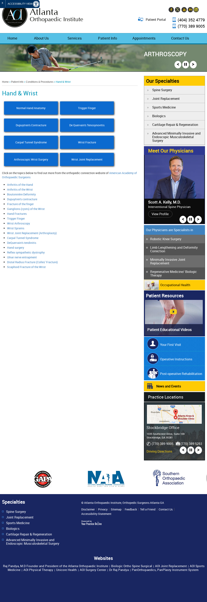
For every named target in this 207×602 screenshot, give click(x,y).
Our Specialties (162, 81)
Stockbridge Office (163, 427)
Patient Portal (156, 19)
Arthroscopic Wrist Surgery (31, 159)
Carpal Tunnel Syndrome (31, 142)
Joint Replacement (166, 98)
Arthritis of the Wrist (20, 189)
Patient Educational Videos (169, 329)
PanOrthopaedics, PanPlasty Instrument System (165, 570)
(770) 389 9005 (191, 26)
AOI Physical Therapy (38, 570)
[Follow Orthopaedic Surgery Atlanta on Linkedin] (190, 10)
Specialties (13, 502)
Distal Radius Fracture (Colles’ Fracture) (32, 262)
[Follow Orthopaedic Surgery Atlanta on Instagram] (196, 10)
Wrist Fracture (87, 142)
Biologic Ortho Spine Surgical (131, 566)
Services (75, 38)
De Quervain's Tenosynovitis (87, 125)
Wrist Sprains (15, 228)
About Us (41, 38)
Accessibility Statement (96, 514)
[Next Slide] (193, 64)
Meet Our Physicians (170, 150)
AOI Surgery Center (93, 570)
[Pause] (185, 64)
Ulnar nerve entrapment (22, 257)
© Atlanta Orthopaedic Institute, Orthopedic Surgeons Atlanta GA (122, 503)
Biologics (159, 116)
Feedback (131, 509)
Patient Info (107, 38)
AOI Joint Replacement (171, 566)
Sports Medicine (164, 107)
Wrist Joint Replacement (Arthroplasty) (32, 233)
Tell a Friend (147, 509)
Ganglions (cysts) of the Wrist (26, 209)
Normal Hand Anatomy (30, 108)
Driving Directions (159, 451)
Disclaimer (88, 509)
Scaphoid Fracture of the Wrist (26, 267)
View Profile (160, 214)
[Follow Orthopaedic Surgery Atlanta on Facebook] (172, 10)
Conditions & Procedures (39, 81)
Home (12, 38)
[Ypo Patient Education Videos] (174, 334)
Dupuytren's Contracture (31, 125)
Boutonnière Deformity (21, 194)
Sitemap (116, 509)
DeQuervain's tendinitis (21, 243)
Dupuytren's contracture (22, 199)
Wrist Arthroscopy (18, 223)
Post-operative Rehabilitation (181, 373)
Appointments (143, 38)
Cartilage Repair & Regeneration (175, 124)
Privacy (103, 509)
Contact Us (180, 38)
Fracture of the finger (20, 204)
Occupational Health (175, 285)
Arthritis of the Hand (20, 185)
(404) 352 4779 (191, 20)
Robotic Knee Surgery (165, 239)
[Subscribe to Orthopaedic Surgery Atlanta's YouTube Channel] (184, 10)
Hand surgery (15, 247)
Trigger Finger (87, 108)
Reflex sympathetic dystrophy (26, 252)
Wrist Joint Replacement (86, 159)
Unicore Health (66, 570)
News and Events (168, 386)
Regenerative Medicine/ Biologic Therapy (173, 273)
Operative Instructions (176, 359)
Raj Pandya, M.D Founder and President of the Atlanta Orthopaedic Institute (55, 566)
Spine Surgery (162, 90)
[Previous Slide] (177, 64)
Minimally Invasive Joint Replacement (167, 261)
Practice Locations (165, 397)
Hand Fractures (17, 214)
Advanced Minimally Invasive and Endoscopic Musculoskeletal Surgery (176, 137)
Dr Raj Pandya (119, 570)
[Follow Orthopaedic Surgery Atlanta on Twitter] (178, 10)
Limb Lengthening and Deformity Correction (174, 249)
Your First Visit (170, 344)
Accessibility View (20, 3)
